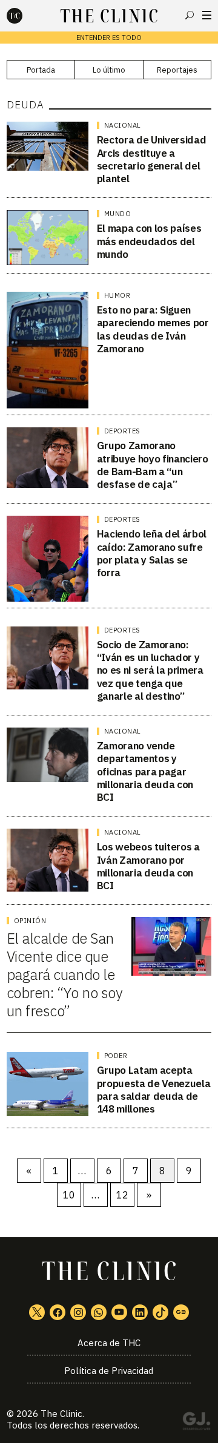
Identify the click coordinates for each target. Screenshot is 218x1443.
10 (69, 1195)
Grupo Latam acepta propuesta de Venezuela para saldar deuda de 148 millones (154, 1089)
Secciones (206, 15)
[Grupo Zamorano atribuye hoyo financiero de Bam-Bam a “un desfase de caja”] (47, 457)
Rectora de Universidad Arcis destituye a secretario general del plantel (151, 159)
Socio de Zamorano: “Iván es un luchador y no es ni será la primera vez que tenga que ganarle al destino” (150, 670)
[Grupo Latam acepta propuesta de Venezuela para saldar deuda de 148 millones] (47, 1084)
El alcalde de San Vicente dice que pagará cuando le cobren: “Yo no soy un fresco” (64, 975)
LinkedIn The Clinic (140, 1312)
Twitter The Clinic (37, 1312)
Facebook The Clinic (57, 1312)
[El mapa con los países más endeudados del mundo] (47, 237)
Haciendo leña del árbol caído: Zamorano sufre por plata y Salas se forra (151, 553)
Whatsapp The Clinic (99, 1312)
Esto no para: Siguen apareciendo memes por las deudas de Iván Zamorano (153, 329)
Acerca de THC (109, 1343)
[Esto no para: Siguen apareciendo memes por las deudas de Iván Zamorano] (47, 350)
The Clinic (61, 1413)
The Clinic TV (119, 1312)
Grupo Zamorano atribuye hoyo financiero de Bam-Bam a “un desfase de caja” (152, 465)
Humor (117, 295)
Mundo (117, 213)
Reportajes (177, 70)
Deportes (122, 431)
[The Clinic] (25, 16)
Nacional (122, 125)
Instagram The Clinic (78, 1312)
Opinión (30, 920)
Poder (116, 1055)
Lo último (109, 70)
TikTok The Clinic (160, 1312)
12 (122, 1195)
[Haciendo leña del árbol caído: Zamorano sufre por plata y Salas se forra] (47, 559)
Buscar (189, 15)
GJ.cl (196, 1423)
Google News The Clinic (181, 1312)
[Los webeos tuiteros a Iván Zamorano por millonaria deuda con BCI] (47, 860)
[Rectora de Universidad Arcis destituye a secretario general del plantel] (47, 146)
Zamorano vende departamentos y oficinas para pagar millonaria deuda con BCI (145, 771)
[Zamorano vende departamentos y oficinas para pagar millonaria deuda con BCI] (47, 755)
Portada (41, 70)
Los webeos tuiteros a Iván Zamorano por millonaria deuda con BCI (148, 866)
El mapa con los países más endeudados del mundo (149, 241)
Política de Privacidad (108, 1370)
